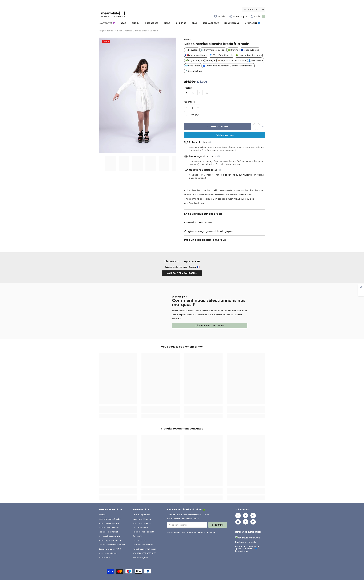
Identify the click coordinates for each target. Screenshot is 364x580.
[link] (118, 411)
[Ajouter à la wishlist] (256, 126)
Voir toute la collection (182, 273)
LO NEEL (188, 39)
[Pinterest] (253, 515)
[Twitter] (253, 522)
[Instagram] (245, 515)
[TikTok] (238, 522)
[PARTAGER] (262, 126)
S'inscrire (218, 525)
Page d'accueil (106, 30)
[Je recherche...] (253, 9)
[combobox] (251, 9)
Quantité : (189, 101)
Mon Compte (240, 16)
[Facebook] (238, 515)
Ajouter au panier (217, 126)
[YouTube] (245, 522)
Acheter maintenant (224, 135)
